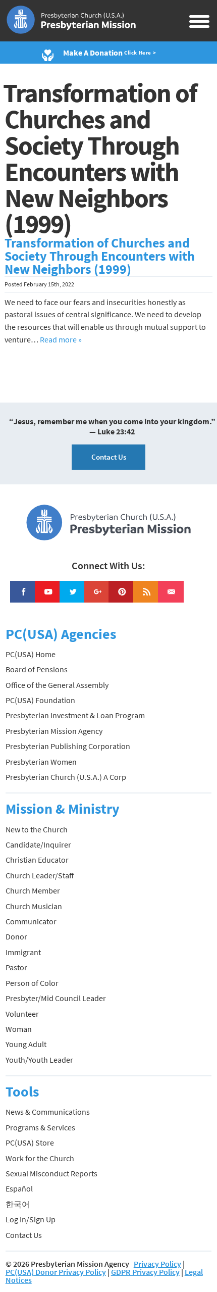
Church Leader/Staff (40, 875)
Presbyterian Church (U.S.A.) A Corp (66, 777)
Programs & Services (40, 1127)
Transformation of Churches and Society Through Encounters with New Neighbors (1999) (100, 256)
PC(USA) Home (31, 654)
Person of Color (32, 983)
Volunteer (22, 1014)
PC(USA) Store (30, 1142)
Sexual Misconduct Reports (51, 1173)
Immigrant (23, 952)
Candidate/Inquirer (38, 844)
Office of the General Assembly (57, 685)
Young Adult (26, 1044)
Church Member (33, 890)
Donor (16, 936)
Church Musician (34, 906)
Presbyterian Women (41, 762)
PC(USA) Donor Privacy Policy (56, 1272)
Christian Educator (37, 860)
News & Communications (48, 1112)
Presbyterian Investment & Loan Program (75, 715)
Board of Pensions (37, 669)
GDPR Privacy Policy (145, 1272)
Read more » (61, 339)
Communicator (31, 921)
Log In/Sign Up (31, 1219)
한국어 (18, 1204)
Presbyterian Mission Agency (54, 731)
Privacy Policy (157, 1264)
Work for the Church (40, 1158)
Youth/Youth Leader (39, 1060)
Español (19, 1188)
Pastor (16, 967)
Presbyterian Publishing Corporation (68, 746)
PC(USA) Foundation (40, 700)
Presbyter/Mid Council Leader (56, 998)
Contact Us (108, 457)
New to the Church (37, 829)
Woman (19, 1029)
